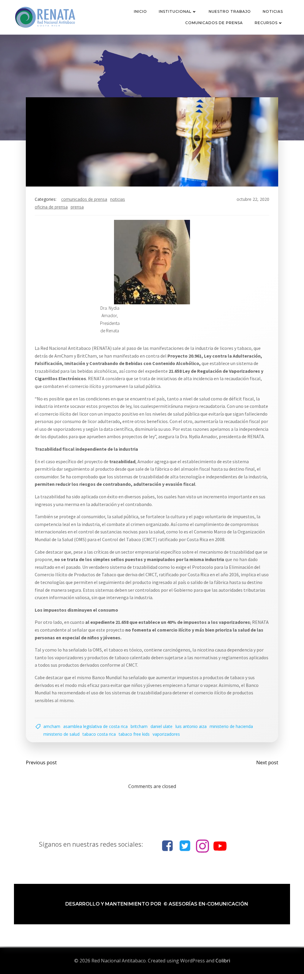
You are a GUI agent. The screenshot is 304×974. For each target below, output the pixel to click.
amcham (51, 726)
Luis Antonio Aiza (191, 726)
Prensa (77, 207)
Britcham (139, 726)
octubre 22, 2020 (253, 199)
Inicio (140, 11)
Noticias (273, 11)
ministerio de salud (61, 734)
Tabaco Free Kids (134, 734)
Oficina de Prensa (51, 207)
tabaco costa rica (99, 734)
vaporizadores (166, 734)
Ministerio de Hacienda (231, 726)
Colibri (223, 960)
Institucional (175, 11)
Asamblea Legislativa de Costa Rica (95, 726)
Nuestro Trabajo (230, 11)
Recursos (266, 23)
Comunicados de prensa (214, 23)
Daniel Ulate (161, 726)
